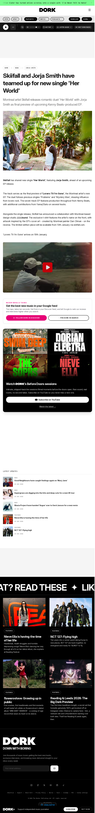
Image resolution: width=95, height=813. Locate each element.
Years (58, 792)
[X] (44, 785)
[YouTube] (50, 785)
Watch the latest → (47, 406)
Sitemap (65, 792)
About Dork (28, 792)
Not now (86, 809)
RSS (72, 792)
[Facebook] (38, 785)
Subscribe (70, 809)
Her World (39, 180)
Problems (45, 197)
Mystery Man (62, 197)
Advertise (10, 792)
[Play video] (47, 267)
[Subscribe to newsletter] (54, 768)
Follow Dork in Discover (26, 318)
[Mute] (28, 27)
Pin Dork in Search (68, 318)
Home (6, 68)
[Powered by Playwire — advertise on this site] (47, 804)
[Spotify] (57, 785)
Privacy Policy (41, 792)
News (17, 68)
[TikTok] (63, 785)
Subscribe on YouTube (49, 399)
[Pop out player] (22, 27)
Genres (51, 792)
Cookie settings (82, 792)
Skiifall (6, 180)
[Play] (5, 27)
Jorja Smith (62, 180)
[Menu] (89, 9)
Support (19, 792)
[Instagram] (31, 785)
